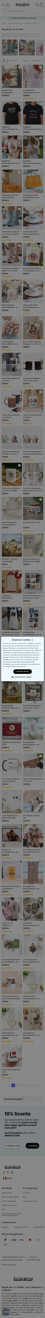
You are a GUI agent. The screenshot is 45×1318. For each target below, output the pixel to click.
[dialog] (22, 659)
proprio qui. (22, 666)
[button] (23, 677)
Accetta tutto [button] (22, 671)
